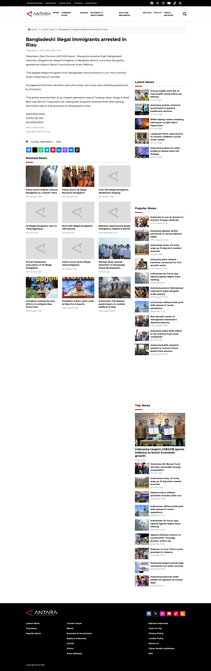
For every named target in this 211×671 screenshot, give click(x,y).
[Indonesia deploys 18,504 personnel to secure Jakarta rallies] (142, 235)
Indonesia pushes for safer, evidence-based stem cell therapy (165, 151)
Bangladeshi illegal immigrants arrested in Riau (83, 29)
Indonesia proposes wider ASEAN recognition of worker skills (166, 579)
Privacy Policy (156, 633)
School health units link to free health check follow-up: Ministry (166, 94)
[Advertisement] (160, 57)
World (84, 12)
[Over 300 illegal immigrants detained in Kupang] (115, 176)
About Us (154, 643)
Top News (78, 3)
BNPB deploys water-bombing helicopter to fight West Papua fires (166, 122)
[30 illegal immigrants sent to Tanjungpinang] (42, 212)
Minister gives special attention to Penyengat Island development (112, 265)
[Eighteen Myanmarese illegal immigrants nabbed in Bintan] (115, 212)
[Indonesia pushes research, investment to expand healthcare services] (142, 109)
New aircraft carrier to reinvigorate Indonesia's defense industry (163, 319)
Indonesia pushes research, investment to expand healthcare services (165, 108)
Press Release (168, 13)
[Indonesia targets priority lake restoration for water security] (142, 567)
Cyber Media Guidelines (161, 648)
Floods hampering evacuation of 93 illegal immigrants (39, 265)
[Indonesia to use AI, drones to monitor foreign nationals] (142, 221)
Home (56, 12)
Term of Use (155, 628)
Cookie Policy (156, 638)
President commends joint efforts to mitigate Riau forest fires (40, 304)
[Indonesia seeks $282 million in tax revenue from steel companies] (142, 335)
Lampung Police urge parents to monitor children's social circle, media (166, 137)
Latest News (50, 3)
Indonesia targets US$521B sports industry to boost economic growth (159, 453)
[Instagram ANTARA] (163, 3)
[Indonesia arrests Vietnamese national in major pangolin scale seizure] (142, 292)
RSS (151, 653)
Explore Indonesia (124, 13)
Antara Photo (91, 3)
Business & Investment (97, 13)
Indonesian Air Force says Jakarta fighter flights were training (165, 276)
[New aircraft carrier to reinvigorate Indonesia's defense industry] (142, 320)
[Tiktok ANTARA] (175, 3)
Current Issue (66, 13)
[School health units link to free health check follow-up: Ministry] (142, 95)
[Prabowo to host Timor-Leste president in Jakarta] (142, 553)
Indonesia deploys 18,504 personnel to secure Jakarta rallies (165, 234)
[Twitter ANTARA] (157, 3)
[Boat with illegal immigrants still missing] (78, 212)
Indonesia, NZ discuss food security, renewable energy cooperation (165, 467)
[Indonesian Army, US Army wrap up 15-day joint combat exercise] (142, 249)
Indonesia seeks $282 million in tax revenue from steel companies (166, 334)
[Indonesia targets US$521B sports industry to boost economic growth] (160, 429)
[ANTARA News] (39, 14)
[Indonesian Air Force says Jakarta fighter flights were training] (142, 278)
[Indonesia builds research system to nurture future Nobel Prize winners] (142, 349)
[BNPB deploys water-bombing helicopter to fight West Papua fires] (142, 123)
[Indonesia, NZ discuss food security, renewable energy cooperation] (142, 468)
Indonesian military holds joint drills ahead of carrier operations (166, 305)
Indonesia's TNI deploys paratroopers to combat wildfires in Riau (112, 304)
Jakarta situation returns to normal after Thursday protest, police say (165, 538)
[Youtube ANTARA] (169, 3)
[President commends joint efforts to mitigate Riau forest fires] (42, 287)
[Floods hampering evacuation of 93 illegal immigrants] (42, 248)
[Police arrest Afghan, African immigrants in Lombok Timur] (42, 176)
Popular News (65, 3)
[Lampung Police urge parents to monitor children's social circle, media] (142, 138)
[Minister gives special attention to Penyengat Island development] (115, 248)
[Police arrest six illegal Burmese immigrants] (78, 176)
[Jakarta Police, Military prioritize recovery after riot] (142, 496)
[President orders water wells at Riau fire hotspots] (78, 287)
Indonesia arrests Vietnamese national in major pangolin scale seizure (166, 291)
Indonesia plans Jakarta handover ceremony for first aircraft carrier (165, 262)
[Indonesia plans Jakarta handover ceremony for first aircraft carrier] (142, 263)
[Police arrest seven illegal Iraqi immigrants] (78, 248)
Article (147, 12)
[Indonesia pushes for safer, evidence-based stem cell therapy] (142, 152)
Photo (158, 12)
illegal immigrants (42, 142)
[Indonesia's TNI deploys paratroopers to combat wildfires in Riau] (115, 287)
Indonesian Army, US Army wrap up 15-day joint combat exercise (165, 248)
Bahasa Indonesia (34, 3)
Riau (58, 142)
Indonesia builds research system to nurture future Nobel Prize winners (164, 348)
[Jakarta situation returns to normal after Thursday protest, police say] (142, 539)
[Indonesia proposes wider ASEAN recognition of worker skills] (142, 580)
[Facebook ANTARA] (151, 3)
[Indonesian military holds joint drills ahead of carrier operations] (142, 306)
